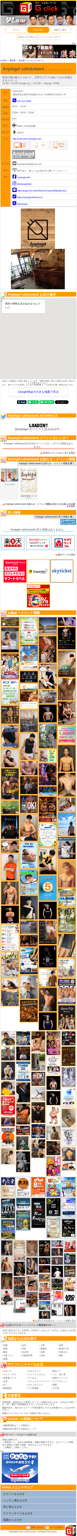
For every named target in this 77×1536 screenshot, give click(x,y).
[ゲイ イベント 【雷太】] (7, 1264)
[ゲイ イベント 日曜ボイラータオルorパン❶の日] (53, 1043)
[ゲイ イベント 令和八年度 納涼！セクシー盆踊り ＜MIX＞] (10, 666)
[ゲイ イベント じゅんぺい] (7, 1281)
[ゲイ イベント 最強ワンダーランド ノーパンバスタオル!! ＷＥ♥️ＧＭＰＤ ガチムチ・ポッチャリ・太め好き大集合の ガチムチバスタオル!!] (66, 991)
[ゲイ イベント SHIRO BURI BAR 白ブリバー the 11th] (19, 1305)
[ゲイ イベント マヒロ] (68, 1154)
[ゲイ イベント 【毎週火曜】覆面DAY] (44, 1269)
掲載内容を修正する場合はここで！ (20, 1429)
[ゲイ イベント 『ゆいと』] (8, 1070)
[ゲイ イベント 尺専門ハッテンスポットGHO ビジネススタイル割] (70, 1258)
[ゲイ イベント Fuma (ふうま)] (47, 1021)
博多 (61, 1355)
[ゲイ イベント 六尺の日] (44, 1260)
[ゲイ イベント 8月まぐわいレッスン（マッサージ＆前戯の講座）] (66, 804)
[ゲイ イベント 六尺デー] (44, 1248)
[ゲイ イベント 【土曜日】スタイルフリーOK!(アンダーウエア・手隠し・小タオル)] (29, 804)
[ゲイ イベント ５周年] (47, 888)
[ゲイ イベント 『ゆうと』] (29, 907)
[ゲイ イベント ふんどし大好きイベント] (10, 714)
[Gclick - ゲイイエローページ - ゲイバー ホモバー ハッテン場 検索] (38, 7)
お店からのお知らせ (27, 37)
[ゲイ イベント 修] (29, 785)
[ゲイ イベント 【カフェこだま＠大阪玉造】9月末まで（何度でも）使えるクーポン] (29, 657)
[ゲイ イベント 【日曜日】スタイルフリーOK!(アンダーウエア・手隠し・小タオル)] (38, 1079)
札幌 (5, 1345)
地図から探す (60, 30)
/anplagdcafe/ (23, 177)
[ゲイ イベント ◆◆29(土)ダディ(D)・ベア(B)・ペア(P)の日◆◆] (70, 1310)
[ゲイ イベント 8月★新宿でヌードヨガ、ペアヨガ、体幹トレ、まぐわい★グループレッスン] (38, 1094)
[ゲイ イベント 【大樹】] (32, 1299)
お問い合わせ (36, 1527)
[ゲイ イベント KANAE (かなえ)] (47, 910)
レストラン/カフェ (36, 60)
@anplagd (22, 204)
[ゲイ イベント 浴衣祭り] (47, 774)
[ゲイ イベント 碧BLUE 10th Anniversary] (10, 827)
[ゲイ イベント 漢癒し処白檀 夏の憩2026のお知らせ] (66, 968)
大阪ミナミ (8, 1355)
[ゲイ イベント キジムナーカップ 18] (23, 1220)
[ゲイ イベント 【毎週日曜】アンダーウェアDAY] (8, 1121)
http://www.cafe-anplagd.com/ (27, 139)
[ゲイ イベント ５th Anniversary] (68, 1207)
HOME (3, 60)
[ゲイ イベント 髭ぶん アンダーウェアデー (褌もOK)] (53, 1115)
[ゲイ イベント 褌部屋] (29, 927)
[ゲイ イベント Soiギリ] (32, 1283)
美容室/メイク (10, 1378)
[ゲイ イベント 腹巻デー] (68, 1077)
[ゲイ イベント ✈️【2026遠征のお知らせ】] (10, 937)
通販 (55, 1384)
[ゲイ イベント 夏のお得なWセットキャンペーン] (66, 897)
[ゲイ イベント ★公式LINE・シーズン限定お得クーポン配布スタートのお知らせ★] (66, 735)
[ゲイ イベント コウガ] (66, 663)
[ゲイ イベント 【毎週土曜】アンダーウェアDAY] (29, 940)
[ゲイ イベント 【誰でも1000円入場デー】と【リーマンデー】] (44, 1277)
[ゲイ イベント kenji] (23, 1092)
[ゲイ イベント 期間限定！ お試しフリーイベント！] (10, 621)
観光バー (57, 1371)
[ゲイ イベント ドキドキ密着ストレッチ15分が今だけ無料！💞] (66, 638)
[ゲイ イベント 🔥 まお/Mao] (57, 1260)
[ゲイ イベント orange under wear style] (8, 1137)
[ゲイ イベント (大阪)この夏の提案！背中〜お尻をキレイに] (66, 848)
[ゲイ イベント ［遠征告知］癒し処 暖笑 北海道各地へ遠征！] (29, 827)
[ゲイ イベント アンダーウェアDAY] (29, 677)
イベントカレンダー (49, 37)
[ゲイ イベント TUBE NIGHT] (23, 1071)
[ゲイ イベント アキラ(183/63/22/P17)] (8, 1053)
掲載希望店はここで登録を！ (17, 1425)
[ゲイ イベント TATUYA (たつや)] (53, 1098)
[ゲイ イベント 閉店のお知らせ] (8, 1187)
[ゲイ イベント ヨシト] (8, 1088)
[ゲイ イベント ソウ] (23, 1143)
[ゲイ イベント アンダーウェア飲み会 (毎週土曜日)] (10, 998)
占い (5, 1384)
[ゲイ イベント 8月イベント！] (47, 791)
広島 (42, 1355)
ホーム (16, 30)
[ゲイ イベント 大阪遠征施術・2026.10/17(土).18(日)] (70, 1284)
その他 (56, 1388)
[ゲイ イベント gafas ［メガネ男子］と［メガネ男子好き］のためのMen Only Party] (29, 882)
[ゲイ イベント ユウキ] (66, 873)
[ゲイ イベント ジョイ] (23, 1038)
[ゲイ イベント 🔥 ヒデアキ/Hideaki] (38, 1112)
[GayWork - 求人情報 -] (68, 522)
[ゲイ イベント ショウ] (10, 758)
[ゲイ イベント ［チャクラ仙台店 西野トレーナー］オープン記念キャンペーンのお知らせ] (10, 867)
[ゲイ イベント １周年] (68, 1228)
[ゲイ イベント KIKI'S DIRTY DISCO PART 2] (53, 1166)
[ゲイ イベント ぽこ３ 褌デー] (10, 692)
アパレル (32, 1378)
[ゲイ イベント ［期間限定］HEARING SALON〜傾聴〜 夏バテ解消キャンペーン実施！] (47, 861)
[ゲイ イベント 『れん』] (7, 1248)
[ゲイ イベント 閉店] (53, 1227)
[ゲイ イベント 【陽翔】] (38, 1148)
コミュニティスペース (38, 1381)
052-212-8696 (24, 101)
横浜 (5, 1352)
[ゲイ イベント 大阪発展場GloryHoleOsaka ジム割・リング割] (57, 1284)
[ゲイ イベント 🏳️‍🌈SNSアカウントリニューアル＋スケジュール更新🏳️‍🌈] (47, 977)
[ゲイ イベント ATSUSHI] (66, 824)
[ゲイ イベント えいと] (44, 1287)
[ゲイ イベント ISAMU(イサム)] (53, 1082)
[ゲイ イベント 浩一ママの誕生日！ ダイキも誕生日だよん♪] (19, 1250)
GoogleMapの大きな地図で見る (38, 391)
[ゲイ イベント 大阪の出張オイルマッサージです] (29, 987)
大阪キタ (63, 1352)
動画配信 (7, 1388)
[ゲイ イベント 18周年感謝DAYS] (23, 1203)
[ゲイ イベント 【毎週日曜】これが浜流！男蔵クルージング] (23, 1130)
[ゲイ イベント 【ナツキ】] (66, 713)
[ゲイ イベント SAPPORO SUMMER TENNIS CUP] (8, 1208)
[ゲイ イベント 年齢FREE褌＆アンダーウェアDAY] (29, 1011)
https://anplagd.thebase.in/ (30, 197)
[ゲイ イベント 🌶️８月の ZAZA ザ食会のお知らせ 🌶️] (19, 1287)
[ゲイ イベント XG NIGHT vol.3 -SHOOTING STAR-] (68, 1097)
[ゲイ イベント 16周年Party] (68, 1187)
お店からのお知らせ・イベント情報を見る (55, 1320)
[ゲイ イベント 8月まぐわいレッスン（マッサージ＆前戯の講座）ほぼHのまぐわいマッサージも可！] (47, 696)
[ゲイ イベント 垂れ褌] (66, 920)
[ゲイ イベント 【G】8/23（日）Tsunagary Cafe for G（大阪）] (68, 1166)
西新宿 (43, 1348)
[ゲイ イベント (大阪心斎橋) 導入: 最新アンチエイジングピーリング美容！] (10, 639)
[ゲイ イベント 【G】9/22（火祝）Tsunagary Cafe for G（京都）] (57, 1243)
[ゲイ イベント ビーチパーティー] (8, 1229)
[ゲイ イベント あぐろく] (57, 1296)
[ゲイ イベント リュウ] (66, 758)
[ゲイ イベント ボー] (38, 1062)
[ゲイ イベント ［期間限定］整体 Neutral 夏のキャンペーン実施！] (29, 746)
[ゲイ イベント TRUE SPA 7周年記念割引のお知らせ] (29, 855)
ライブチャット (60, 1381)
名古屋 (22, 60)
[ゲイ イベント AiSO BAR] (70, 1297)
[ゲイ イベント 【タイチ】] (66, 689)
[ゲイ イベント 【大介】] (44, 1314)
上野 (42, 1345)
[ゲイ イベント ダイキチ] (8, 1038)
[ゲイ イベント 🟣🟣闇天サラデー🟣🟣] (47, 956)
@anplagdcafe (24, 184)
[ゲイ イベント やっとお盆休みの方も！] (47, 809)
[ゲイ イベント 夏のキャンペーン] (29, 630)
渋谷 (24, 1348)
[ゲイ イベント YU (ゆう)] (47, 713)
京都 (42, 1352)
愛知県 (13, 60)
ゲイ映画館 (33, 1388)
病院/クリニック (60, 1378)
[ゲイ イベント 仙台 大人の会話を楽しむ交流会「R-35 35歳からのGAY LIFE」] (23, 1187)
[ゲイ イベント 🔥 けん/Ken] (57, 1252)
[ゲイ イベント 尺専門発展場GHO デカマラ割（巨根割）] (70, 1246)
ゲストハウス (9, 1374)
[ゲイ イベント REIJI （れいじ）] (57, 1271)
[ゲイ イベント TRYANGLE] (68, 1137)
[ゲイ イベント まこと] (8, 1156)
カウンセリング (35, 1384)
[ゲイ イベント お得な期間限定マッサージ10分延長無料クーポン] (10, 846)
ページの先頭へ (56, 1527)
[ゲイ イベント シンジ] (47, 999)
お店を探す (38, 30)
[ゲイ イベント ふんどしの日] (68, 1056)
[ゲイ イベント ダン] (23, 1114)
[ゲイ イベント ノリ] (38, 1041)
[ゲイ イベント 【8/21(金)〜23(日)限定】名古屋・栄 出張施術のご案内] (10, 983)
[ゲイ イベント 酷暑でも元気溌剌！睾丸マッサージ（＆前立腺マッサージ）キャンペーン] (29, 696)
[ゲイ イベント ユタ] (53, 1133)
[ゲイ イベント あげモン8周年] (38, 1187)
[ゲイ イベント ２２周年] (53, 1187)
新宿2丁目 (64, 1348)
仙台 (24, 1345)
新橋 (5, 1348)
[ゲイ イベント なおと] (7, 1297)
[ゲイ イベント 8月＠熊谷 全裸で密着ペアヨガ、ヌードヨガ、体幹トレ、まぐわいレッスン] (47, 626)
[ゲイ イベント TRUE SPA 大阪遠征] (47, 755)
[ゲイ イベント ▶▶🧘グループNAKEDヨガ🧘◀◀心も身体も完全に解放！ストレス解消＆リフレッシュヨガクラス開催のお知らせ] (53, 1148)
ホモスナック (34, 1371)
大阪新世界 (27, 1355)
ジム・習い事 (59, 1374)
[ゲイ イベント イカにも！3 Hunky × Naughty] (10, 964)
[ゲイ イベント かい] (68, 1118)
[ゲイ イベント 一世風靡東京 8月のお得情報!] (10, 736)
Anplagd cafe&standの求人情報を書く (55, 516)
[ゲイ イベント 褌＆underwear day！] (53, 1065)
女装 (5, 1381)
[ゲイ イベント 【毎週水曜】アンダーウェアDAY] (44, 1296)
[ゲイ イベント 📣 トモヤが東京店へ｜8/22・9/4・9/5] (47, 932)
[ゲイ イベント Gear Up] (66, 1017)
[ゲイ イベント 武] (23, 1053)
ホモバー (7, 1371)
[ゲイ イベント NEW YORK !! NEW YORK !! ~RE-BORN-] (29, 721)
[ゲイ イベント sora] (66, 784)
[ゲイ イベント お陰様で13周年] (10, 807)
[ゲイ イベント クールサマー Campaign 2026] (29, 960)
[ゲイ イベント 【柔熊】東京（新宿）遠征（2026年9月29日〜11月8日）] (57, 1309)
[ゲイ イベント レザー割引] (68, 1038)
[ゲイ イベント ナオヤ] (10, 893)
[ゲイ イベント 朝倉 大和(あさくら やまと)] (29, 768)
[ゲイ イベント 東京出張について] (44, 1305)
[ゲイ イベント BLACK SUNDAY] (23, 1161)
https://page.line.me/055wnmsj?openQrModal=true (41, 190)
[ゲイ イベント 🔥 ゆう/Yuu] (47, 649)
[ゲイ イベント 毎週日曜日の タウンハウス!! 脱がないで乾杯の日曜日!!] (8, 1106)
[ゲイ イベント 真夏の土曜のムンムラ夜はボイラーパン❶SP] (10, 784)
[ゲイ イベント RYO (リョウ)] (10, 914)
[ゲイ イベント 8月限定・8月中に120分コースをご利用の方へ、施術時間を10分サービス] (47, 834)
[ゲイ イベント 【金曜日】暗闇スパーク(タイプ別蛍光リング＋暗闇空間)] (70, 1271)
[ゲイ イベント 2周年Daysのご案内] (53, 1207)
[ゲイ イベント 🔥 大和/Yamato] (32, 1266)
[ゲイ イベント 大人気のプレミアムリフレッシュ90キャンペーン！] (66, 621)
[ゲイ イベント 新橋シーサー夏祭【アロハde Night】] (47, 735)
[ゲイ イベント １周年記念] (66, 945)
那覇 (5, 1359)
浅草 (61, 1345)
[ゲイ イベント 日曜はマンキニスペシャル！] (38, 1131)
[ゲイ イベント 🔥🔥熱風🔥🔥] (19, 1268)
